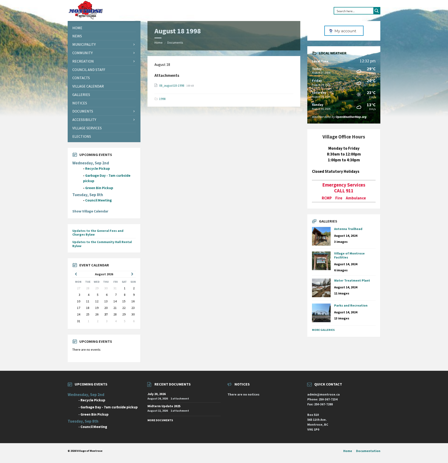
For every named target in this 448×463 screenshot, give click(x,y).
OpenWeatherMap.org (351, 117)
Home (158, 42)
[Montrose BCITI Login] (343, 31)
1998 (162, 99)
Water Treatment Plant (352, 280)
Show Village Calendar (90, 211)
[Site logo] (85, 18)
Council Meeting (98, 200)
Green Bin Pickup (99, 188)
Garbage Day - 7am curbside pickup (109, 407)
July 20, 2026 (156, 394)
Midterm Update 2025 (163, 406)
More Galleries (323, 330)
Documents (175, 42)
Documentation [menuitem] (368, 451)
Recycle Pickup (97, 168)
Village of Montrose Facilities (349, 255)
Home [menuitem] (347, 451)
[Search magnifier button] (376, 10)
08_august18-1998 (172, 85)
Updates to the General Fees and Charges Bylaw (97, 233)
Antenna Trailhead (348, 229)
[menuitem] (104, 28)
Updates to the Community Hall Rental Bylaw (102, 244)
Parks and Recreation (351, 305)
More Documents (160, 420)
